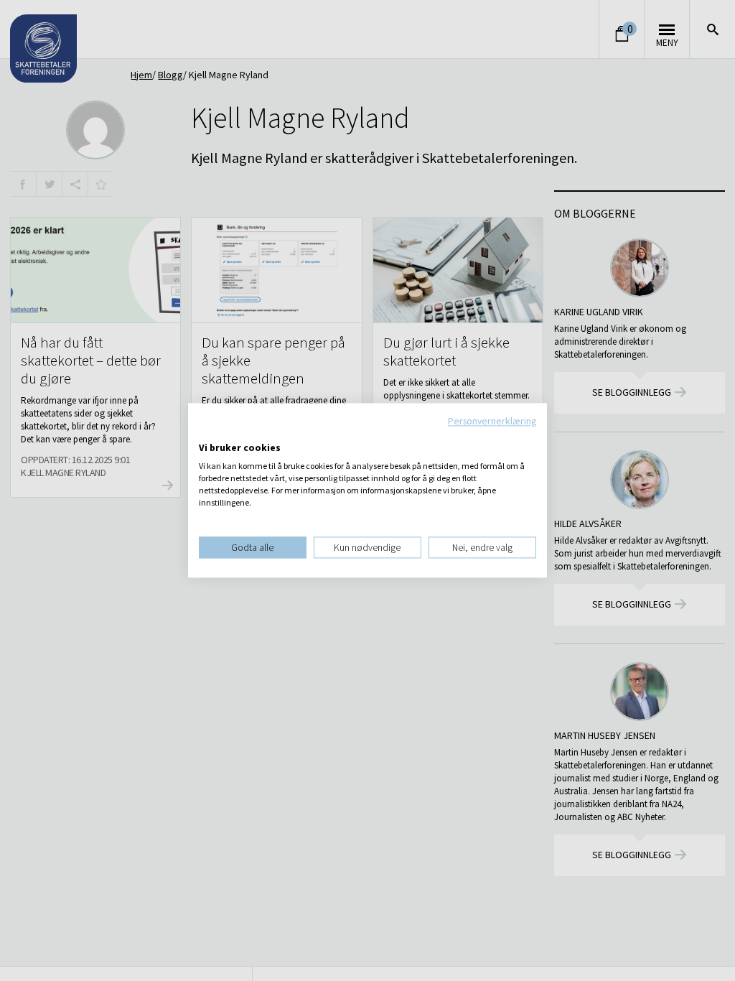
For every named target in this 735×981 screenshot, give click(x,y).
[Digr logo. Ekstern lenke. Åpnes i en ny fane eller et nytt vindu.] (208, 433)
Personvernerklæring (492, 420)
